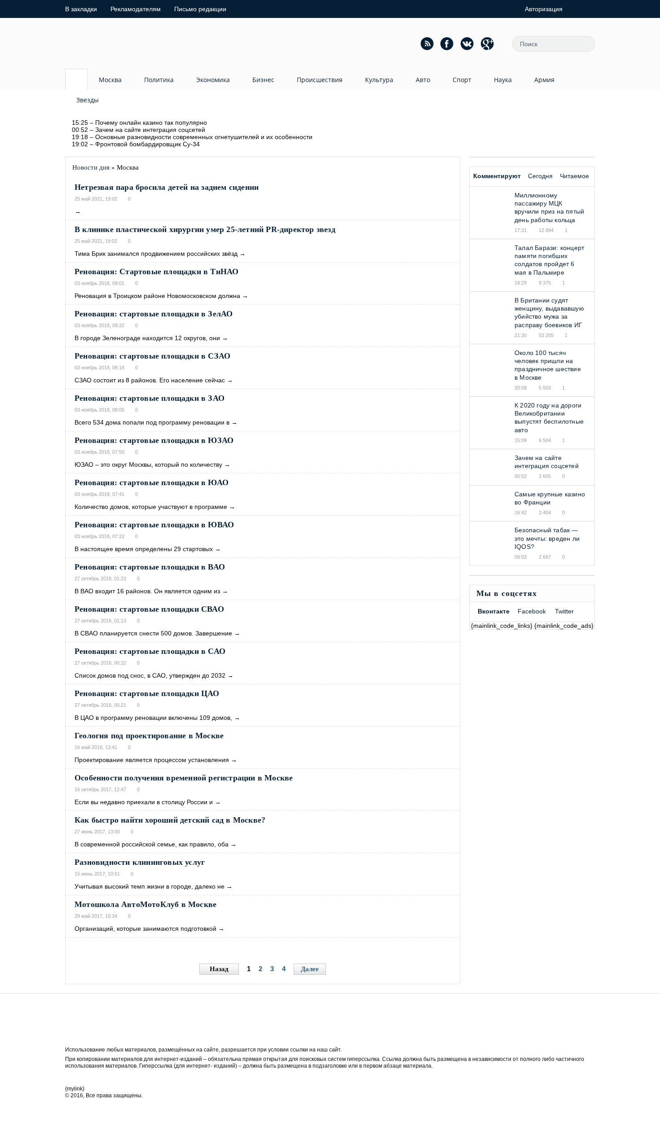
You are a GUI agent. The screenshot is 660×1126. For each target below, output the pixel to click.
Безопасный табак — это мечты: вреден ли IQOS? (547, 538)
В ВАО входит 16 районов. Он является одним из (147, 591)
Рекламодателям (135, 9)
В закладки (81, 9)
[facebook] (447, 43)
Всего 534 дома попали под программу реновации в (152, 422)
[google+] (487, 43)
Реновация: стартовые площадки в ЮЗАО (154, 440)
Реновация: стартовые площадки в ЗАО (149, 398)
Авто (423, 79)
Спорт (462, 79)
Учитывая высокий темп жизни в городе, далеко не (149, 886)
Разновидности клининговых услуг (140, 862)
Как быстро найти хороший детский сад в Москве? (170, 819)
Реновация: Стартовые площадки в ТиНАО (156, 271)
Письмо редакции (200, 9)
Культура (379, 79)
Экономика (213, 79)
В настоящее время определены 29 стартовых (144, 548)
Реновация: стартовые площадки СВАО (149, 609)
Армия (544, 79)
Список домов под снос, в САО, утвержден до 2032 (150, 675)
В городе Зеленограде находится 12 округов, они (147, 338)
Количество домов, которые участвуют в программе (151, 506)
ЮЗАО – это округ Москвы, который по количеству (148, 464)
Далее (310, 969)
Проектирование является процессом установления (152, 759)
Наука (503, 79)
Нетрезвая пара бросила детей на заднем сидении (167, 187)
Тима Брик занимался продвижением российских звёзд (156, 253)
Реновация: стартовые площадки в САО (150, 651)
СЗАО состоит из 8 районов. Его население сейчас (150, 380)
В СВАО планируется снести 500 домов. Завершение (153, 633)
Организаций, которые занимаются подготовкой (145, 928)
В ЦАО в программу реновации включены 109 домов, (153, 717)
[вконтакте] (467, 43)
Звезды (87, 100)
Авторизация (544, 9)
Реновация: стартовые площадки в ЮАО (152, 482)
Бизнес (263, 79)
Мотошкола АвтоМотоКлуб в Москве (145, 904)
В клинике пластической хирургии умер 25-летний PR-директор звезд (205, 229)
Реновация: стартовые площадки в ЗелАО (154, 313)
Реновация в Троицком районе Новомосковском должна (157, 295)
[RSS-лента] (427, 43)
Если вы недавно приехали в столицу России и (144, 802)
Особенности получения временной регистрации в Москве (184, 777)
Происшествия (320, 79)
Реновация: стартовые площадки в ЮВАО (154, 524)
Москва (110, 79)
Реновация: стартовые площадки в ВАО (150, 566)
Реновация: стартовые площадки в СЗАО (152, 355)
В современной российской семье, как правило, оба (152, 844)
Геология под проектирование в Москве (149, 735)
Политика (159, 79)
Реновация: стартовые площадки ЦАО (147, 693)
